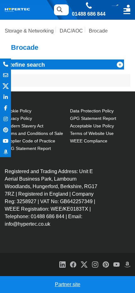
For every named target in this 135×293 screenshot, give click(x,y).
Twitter (5, 85)
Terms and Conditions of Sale (34, 133)
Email (5, 74)
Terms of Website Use (92, 133)
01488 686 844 (88, 14)
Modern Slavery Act (24, 125)
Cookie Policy (18, 110)
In (5, 96)
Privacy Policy (18, 118)
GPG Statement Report (28, 148)
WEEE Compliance (88, 140)
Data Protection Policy (92, 110)
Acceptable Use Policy (92, 125)
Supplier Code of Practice (30, 140)
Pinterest (5, 129)
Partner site (67, 284)
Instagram (5, 118)
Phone (5, 64)
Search (59, 9)
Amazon (5, 151)
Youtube (5, 140)
